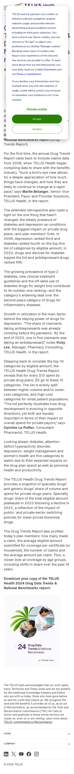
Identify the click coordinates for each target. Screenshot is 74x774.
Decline (37, 129)
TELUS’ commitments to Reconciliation (28, 722)
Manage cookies (37, 108)
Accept (37, 118)
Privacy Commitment (29, 73)
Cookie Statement (46, 69)
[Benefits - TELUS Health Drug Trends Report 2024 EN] (32, 671)
